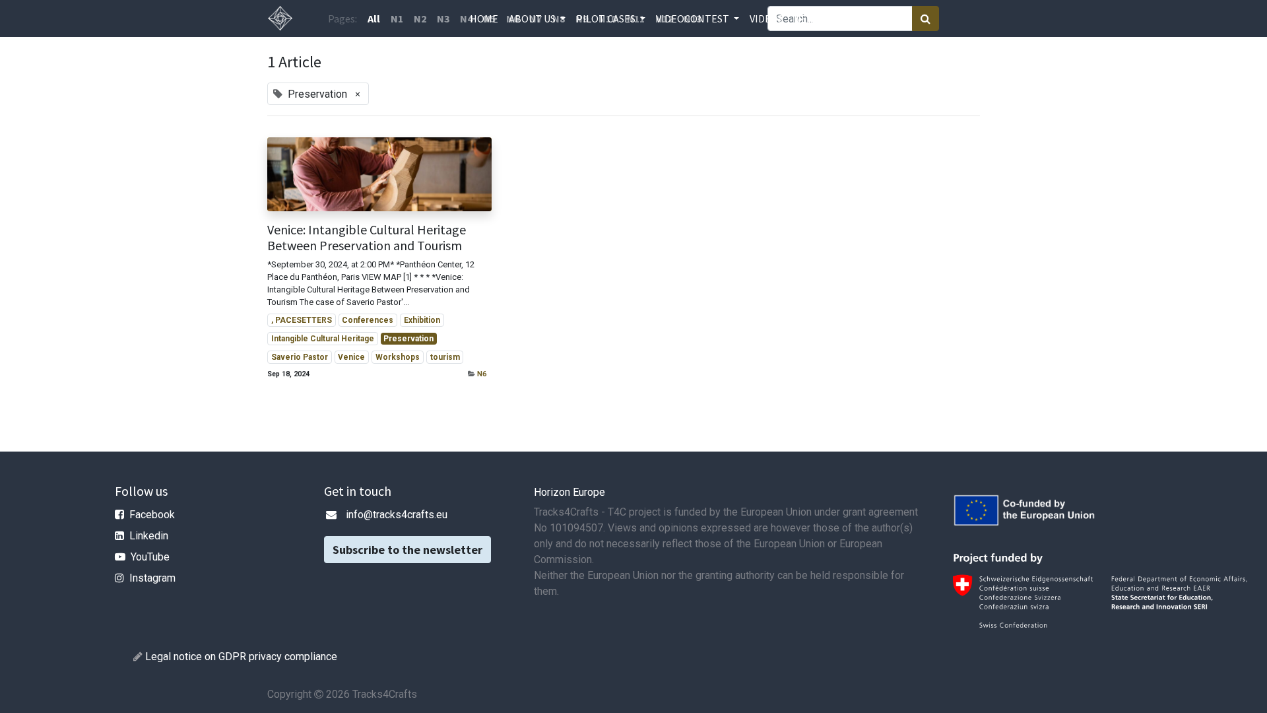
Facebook (152, 514)
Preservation (408, 338)
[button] (835, 18)
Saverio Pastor (299, 357)
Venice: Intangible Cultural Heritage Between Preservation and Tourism (366, 238)
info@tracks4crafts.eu (396, 514)
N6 (481, 374)
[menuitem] (484, 18)
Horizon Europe (569, 492)
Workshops (397, 357)
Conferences (367, 320)
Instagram (152, 578)
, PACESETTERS (301, 320)
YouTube (150, 557)
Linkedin (148, 535)
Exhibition (422, 320)
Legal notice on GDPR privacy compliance (241, 656)
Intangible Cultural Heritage (322, 338)
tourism (445, 357)
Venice (351, 357)
